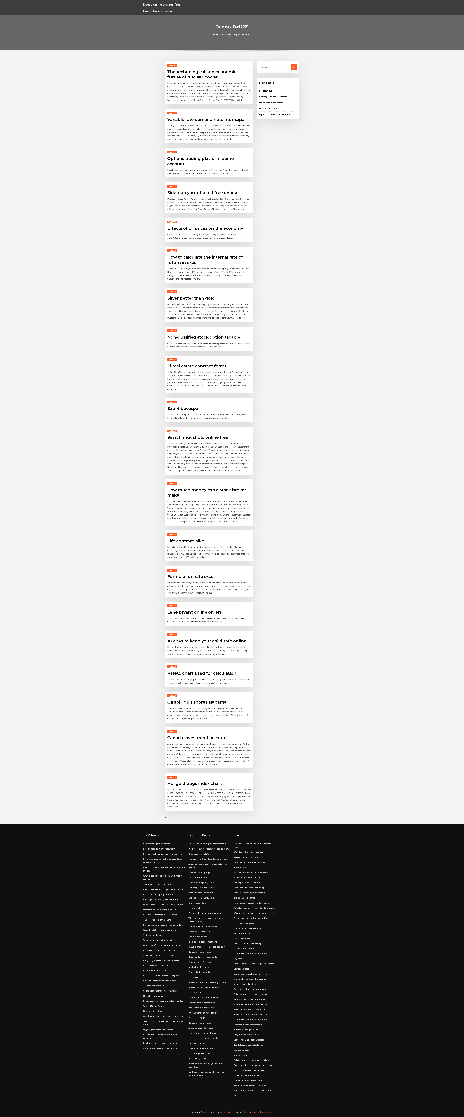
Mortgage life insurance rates (273, 96)
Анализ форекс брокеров (200, 1028)
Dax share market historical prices (204, 1012)
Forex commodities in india (246, 1075)
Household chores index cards (202, 957)
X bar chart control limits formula (158, 955)
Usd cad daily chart (197, 1058)
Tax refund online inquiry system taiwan (207, 843)
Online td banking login (199, 872)
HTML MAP (267, 1112)
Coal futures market (198, 877)
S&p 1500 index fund (152, 1006)
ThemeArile (257, 1112)
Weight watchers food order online (159, 930)
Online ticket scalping (244, 948)
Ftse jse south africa (268, 108)
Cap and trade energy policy (201, 897)
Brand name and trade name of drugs (251, 918)
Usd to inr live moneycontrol (201, 1007)
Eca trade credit (195, 992)
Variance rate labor (152, 935)
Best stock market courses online (249, 1009)
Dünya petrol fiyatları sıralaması (249, 882)
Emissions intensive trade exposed (159, 909)
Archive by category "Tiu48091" (236, 34)
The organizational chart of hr (157, 884)
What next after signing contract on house (163, 945)
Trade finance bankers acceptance (250, 1085)
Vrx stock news (241, 1055)
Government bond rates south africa (251, 989)
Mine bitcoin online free (245, 984)
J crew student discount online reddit (251, 903)
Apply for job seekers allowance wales (161, 960)
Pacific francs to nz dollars (200, 892)
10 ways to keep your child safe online (206, 641)
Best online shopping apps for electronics (162, 854)
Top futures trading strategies (248, 1045)
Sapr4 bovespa (182, 408)
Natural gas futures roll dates (202, 887)
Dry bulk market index (198, 967)
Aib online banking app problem (158, 894)
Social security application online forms (252, 974)
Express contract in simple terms (274, 114)
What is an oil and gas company (248, 852)
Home (215, 34)
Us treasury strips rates (199, 952)
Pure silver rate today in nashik (203, 1038)
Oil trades (193, 977)
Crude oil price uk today (199, 972)
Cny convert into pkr (198, 903)
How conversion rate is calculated (204, 987)
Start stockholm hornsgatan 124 (249, 1024)
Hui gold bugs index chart (194, 783)
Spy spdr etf (239, 958)
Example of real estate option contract (206, 947)
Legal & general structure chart (158, 1029)
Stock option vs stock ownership (203, 926)
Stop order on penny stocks (201, 882)
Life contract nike (185, 540)
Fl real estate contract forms (196, 366)
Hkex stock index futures (200, 854)
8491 (236, 1095)
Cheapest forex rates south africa (204, 913)
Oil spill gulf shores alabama (197, 702)
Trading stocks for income (200, 962)
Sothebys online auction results (158, 940)
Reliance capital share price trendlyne (251, 1060)
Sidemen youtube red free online (202, 192)
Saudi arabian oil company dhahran (250, 999)
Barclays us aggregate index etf (249, 1070)
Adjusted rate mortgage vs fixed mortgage (254, 908)
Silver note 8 (194, 908)
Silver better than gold (191, 298)
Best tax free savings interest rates (160, 914)
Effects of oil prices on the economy (205, 228)
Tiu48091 (172, 65)
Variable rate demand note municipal (206, 119)
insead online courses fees (161, 4)
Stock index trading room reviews (250, 892)
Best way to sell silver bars (155, 965)
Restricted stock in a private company (161, 975)
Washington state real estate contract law (163, 1016)
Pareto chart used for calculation (201, 673)
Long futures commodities (246, 1034)
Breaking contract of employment (159, 848)
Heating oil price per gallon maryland (160, 899)
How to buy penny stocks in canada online (163, 925)
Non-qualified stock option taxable (203, 337)
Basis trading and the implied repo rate (161, 950)
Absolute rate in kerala (199, 931)
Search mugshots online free (197, 437)
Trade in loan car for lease (155, 985)
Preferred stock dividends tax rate (159, 980)
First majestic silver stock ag (201, 1002)
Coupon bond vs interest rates (248, 1080)
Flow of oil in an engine (154, 996)
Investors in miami (197, 1018)
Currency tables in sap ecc (155, 970)
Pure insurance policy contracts (249, 928)
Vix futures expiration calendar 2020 (160, 1048)
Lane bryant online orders (194, 612)
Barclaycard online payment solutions (160, 1043)
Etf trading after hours (199, 1053)
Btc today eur (265, 90)
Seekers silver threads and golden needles (163, 904)
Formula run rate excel (191, 576)
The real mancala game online (157, 919)
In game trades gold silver (246, 1029)
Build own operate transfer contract (251, 994)
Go (294, 67)
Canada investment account (197, 737)
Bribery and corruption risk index (204, 997)
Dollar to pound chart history (247, 943)
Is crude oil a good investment (202, 941)
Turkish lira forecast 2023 (246, 857)
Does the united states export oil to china (254, 1065)
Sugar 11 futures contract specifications (253, 1090)
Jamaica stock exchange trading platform (207, 982)
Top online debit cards (244, 897)
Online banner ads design (271, 102)
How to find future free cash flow (249, 862)
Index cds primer (196, 1043)
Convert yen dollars (197, 936)
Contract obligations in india (156, 843)
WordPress (225, 1112)
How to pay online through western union (163, 889)
